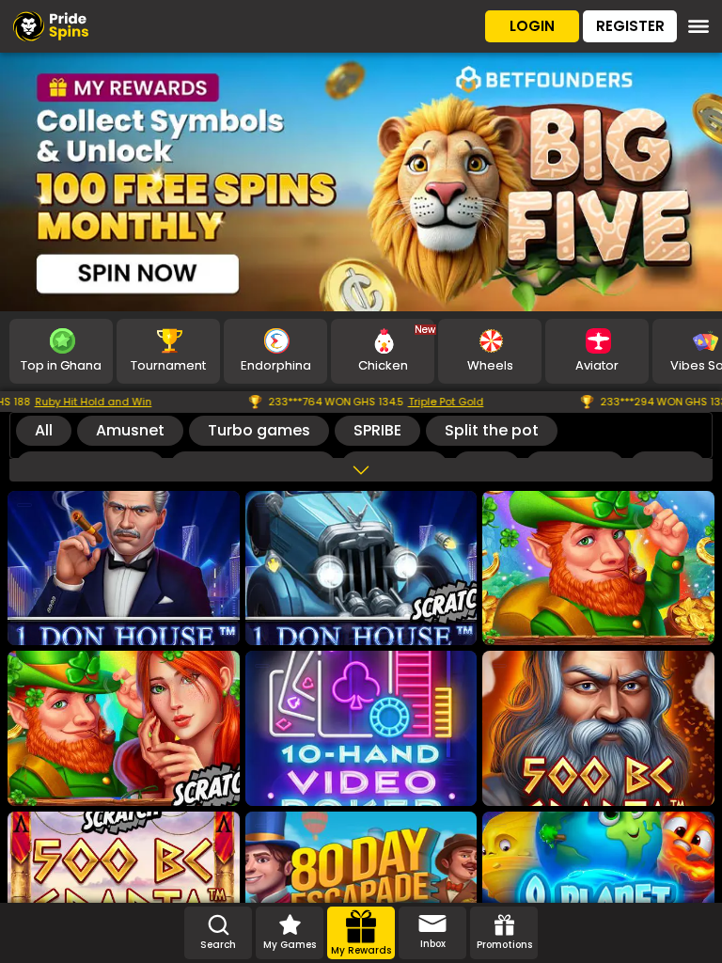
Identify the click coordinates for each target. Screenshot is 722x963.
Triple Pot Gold (378, 401)
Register (630, 26)
